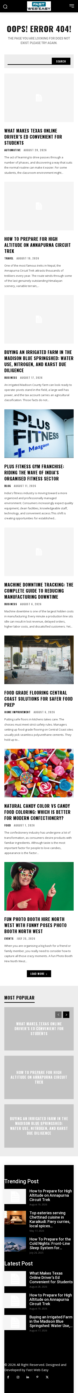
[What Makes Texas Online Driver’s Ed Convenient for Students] (39, 98)
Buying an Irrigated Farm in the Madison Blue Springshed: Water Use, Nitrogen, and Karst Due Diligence (39, 361)
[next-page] (66, 1014)
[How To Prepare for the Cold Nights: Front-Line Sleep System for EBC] (15, 1244)
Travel (8, 258)
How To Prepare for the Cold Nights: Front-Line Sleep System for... (50, 1243)
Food (7, 825)
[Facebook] (8, 1377)
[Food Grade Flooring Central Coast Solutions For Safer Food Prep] (39, 660)
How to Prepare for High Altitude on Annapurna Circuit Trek (37, 245)
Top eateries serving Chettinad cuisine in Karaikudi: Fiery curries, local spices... (49, 1219)
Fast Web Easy (37, 1370)
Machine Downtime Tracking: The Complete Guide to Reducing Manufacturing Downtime (38, 590)
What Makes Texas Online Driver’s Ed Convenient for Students (33, 136)
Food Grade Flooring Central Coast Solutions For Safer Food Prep (38, 698)
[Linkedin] (27, 1377)
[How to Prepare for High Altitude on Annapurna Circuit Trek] (39, 206)
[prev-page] (58, 1014)
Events (9, 938)
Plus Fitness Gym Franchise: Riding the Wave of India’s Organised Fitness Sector (34, 472)
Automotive (12, 150)
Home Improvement (17, 712)
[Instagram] (18, 1377)
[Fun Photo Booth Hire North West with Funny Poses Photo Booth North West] (39, 886)
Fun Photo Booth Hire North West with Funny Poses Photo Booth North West (35, 925)
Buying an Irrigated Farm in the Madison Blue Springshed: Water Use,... (51, 1321)
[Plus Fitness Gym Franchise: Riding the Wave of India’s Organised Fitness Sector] (39, 433)
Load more (37, 973)
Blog (7, 486)
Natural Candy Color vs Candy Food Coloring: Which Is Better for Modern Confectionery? (37, 812)
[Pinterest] (37, 1377)
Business (10, 377)
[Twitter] (47, 1377)
